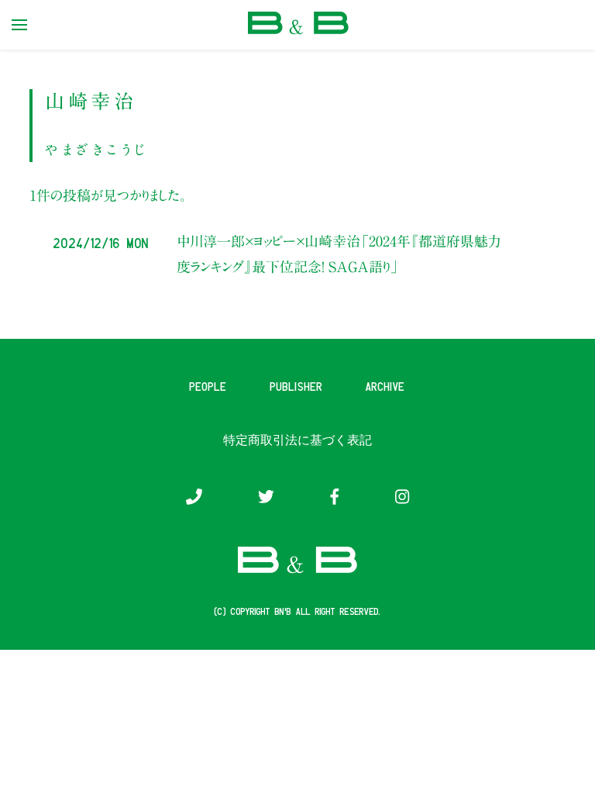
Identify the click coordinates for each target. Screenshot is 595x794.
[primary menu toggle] (19, 24)
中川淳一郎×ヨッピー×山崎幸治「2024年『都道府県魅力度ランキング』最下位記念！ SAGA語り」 (339, 253)
